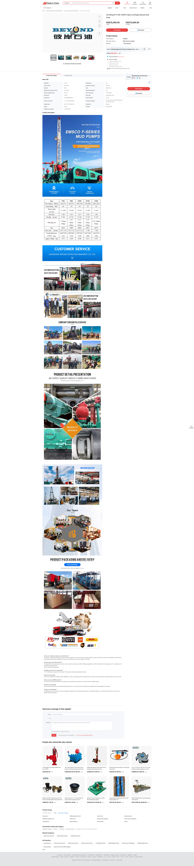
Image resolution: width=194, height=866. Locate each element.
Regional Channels (115, 855)
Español (66, 856)
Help (124, 8)
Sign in (150, 4)
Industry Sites (107, 855)
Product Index (123, 855)
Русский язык (83, 856)
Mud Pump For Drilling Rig (128, 843)
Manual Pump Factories (87, 843)
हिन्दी (117, 856)
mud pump (45, 816)
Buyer (116, 8)
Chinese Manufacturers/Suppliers (79, 855)
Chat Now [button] (141, 30)
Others (125, 821)
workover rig (100, 816)
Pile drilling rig (45, 821)
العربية (105, 856)
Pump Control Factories (59, 843)
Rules (150, 8)
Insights (135, 855)
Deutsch (94, 856)
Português (72, 856)
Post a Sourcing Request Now (84, 735)
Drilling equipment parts (75, 816)
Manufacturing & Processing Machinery (55, 10)
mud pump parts (128, 816)
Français (77, 856)
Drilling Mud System (75, 836)
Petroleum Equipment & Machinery (71, 10)
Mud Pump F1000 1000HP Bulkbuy (62, 847)
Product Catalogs (64, 813)
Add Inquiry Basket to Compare (73, 63)
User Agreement (105, 860)
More (43, 849)
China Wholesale (90, 855)
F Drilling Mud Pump (100, 843)
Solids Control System (49, 836)
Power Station (100, 821)
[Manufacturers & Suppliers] (50, 3)
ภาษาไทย (122, 856)
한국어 (109, 856)
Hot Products (60, 855)
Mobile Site (130, 855)
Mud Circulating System (85, 10)
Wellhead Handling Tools (48, 818)
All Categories (47, 8)
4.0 (133, 78)
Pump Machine (47, 843)
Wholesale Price (99, 855)
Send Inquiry (117, 30)
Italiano (89, 856)
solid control (72, 818)
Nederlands (100, 856)
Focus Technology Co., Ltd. (87, 860)
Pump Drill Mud (47, 847)
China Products (67, 855)
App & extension (133, 8)
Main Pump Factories (73, 843)
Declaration (112, 860)
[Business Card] (149, 82)
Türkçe (126, 856)
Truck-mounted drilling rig (130, 818)
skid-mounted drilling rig (102, 818)
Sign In (108, 68)
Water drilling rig (73, 821)
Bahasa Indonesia (139, 856)
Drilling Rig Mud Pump (143, 843)
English (61, 856)
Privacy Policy (119, 860)
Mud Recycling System (62, 836)
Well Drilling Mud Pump (113, 843)
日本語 (113, 856)
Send (54, 735)
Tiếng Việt (132, 856)
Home (43, 10)
